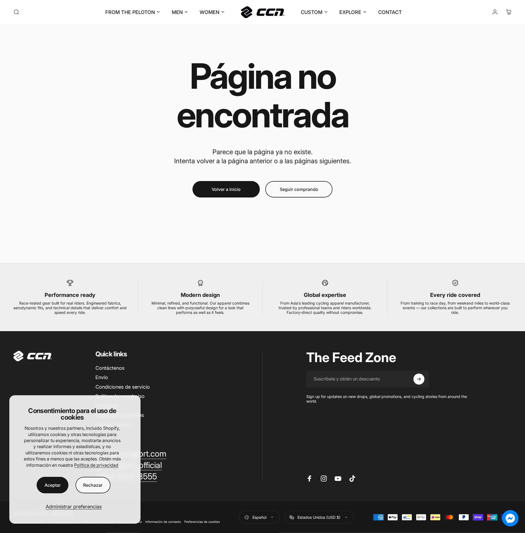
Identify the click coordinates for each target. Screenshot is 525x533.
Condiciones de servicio (122, 387)
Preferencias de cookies (202, 522)
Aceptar (53, 485)
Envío (101, 377)
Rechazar (93, 485)
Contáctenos (109, 368)
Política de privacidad (96, 465)
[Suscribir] (418, 379)
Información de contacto (163, 522)
